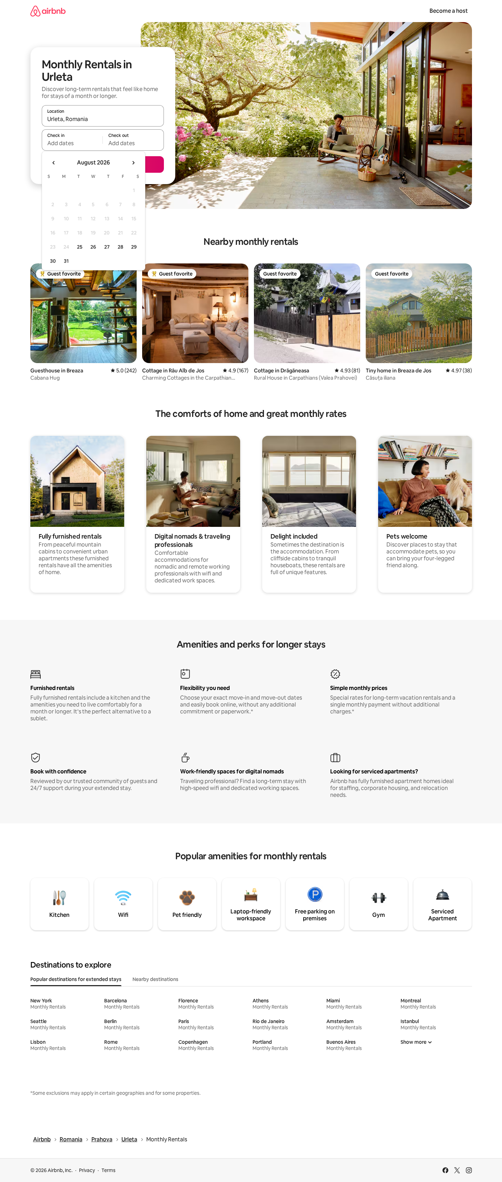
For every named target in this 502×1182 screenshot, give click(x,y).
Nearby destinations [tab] (155, 979)
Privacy (87, 1170)
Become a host (449, 10)
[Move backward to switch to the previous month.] (54, 163)
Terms (108, 1170)
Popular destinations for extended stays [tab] (75, 979)
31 (66, 261)
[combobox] (102, 119)
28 (120, 247)
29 (134, 247)
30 (53, 261)
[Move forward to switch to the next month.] (133, 163)
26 (93, 247)
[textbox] (72, 143)
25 (79, 247)
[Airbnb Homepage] (48, 11)
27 (107, 247)
